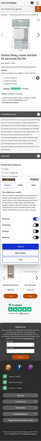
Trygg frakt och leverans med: (20, 420)
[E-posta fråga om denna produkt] (38, 78)
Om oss (21, 395)
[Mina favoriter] (32, 3)
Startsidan (3, 15)
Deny (20, 260)
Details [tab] (20, 185)
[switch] (36, 225)
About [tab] (33, 185)
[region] (20, 114)
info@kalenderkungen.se (10, 102)
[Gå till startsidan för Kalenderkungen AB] (8, 3)
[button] (38, 35)
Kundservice (20, 401)
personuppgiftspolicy (27, 338)
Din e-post (10, 348)
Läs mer (4, 70)
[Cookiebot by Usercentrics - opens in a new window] (30, 179)
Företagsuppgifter (20, 414)
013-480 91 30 (17, 100)
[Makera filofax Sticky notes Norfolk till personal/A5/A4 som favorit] (38, 20)
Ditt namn (10, 341)
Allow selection (20, 253)
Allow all (20, 246)
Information (20, 408)
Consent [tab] (7, 185)
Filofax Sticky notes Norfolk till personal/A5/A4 (23, 15)
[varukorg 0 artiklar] (38, 3)
